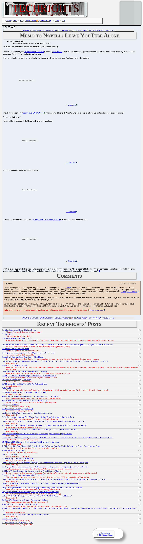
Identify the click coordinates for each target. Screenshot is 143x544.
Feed (63, 21)
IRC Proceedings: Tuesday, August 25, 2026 (17, 409)
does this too (57, 52)
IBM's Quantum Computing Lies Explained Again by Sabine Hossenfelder (28, 353)
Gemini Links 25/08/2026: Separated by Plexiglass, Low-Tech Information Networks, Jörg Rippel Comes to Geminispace (45, 463)
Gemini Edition (30, 21)
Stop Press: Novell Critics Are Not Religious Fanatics (93, 30)
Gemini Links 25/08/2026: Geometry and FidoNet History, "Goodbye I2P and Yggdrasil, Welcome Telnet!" (40, 429)
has (68, 288)
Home (8, 21)
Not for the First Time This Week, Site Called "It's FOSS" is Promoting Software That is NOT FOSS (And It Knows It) (44, 425)
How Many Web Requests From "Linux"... (17, 338)
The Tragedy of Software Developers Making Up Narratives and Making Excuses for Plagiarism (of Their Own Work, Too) (45, 467)
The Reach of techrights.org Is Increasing (16, 380)
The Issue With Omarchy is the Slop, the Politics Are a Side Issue (25, 500)
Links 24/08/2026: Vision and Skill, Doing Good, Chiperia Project (25, 514)
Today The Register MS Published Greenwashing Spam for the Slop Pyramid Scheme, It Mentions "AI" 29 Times (42, 488)
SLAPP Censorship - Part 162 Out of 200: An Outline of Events (24, 384)
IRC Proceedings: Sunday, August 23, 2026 (17, 523)
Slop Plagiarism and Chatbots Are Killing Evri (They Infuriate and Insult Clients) (30, 492)
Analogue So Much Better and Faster (15, 365)
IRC (21, 21)
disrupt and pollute (130, 292)
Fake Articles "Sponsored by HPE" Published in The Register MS (25, 400)
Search (57, 21)
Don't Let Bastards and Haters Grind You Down (19, 330)
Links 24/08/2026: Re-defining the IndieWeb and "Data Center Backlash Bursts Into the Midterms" (37, 496)
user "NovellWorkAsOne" (33, 113)
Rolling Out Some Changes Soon (13, 450)
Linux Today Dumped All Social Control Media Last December (24, 371)
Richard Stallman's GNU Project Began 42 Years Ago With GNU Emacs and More (31, 396)
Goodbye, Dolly (7, 334)
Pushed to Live (7, 388)
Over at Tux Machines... (10, 405)
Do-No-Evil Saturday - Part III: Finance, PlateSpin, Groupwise (46, 30)
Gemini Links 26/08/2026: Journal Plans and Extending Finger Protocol (27, 413)
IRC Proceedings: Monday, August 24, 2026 (17, 458)
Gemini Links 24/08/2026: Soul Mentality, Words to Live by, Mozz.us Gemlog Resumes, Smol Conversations (40, 483)
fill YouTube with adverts (34, 52)
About (15, 21)
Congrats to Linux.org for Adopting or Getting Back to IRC (23, 475)
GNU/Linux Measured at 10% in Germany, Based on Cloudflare (24, 392)
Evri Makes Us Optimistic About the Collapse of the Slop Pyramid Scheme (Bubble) (31, 471)
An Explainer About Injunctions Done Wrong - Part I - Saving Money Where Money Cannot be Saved (38, 417)
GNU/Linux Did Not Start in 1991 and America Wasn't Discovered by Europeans (30, 442)
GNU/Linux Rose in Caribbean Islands (15, 349)
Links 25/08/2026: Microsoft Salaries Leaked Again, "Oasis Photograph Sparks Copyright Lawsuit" (37, 434)
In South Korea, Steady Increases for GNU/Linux (19, 504)
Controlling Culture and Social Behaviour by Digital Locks (22, 357)
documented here (96, 310)
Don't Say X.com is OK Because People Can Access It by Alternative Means (29, 376)
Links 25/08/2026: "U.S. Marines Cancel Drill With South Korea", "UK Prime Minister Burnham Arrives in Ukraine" (43, 421)
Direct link (72, 105)
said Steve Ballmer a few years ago (47, 220)
